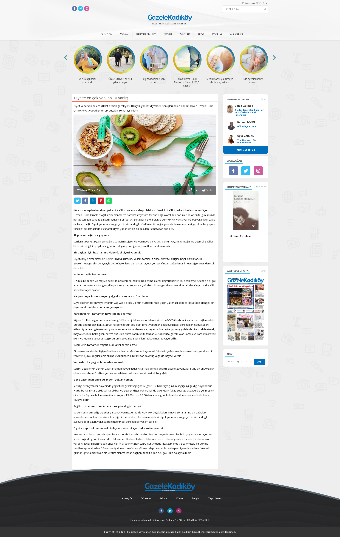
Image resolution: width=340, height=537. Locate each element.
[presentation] (65, 57)
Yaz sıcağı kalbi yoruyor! (87, 80)
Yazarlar (236, 34)
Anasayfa (126, 498)
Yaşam (124, 34)
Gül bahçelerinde (247, 126)
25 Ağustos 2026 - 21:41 (255, 3)
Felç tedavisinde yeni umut (153, 80)
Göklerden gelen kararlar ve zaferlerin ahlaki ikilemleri (249, 112)
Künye (179, 498)
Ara (259, 361)
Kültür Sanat (146, 34)
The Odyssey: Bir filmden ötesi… (246, 141)
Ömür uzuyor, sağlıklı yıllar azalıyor (120, 80)
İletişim (196, 498)
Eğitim (217, 34)
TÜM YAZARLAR (245, 150)
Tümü (262, 99)
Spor (201, 34)
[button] (256, 186)
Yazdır (208, 190)
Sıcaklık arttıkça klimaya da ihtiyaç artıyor (219, 80)
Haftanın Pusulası (239, 236)
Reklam (164, 498)
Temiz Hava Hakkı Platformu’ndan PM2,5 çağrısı (187, 82)
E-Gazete (146, 498)
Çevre (168, 34)
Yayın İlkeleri (215, 498)
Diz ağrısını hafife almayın (253, 80)
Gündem (106, 34)
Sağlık (185, 34)
